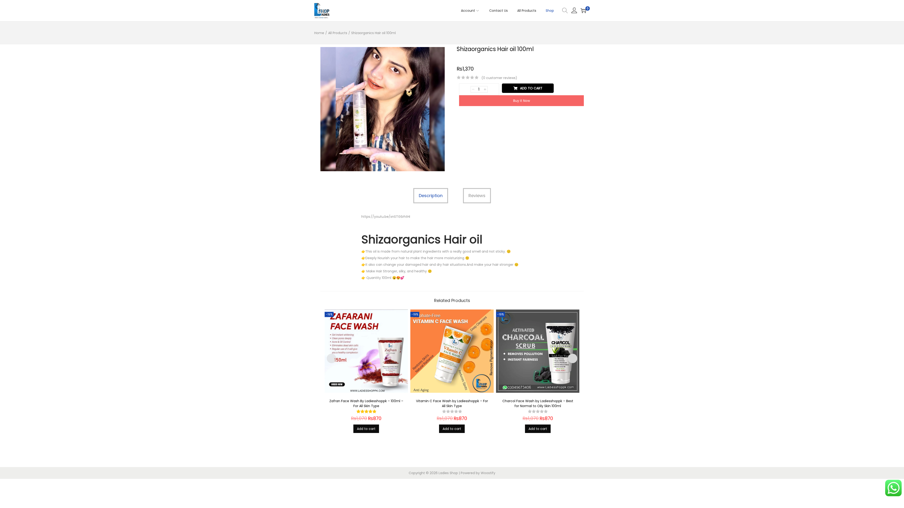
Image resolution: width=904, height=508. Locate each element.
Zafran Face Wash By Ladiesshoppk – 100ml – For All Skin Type (366, 403)
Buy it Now (521, 100)
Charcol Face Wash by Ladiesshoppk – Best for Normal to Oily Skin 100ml (537, 403)
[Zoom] (438, 52)
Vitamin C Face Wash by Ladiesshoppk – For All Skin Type (452, 403)
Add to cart (531, 88)
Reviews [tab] (476, 195)
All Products (337, 33)
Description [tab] (431, 195)
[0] (583, 10)
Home (319, 33)
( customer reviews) (499, 77)
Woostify (488, 473)
